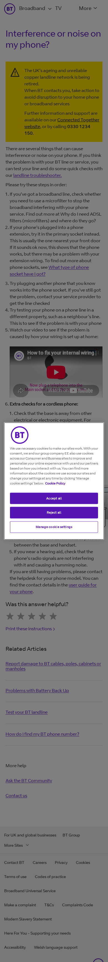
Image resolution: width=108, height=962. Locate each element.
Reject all (54, 512)
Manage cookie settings (54, 527)
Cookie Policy (55, 483)
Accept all (54, 498)
